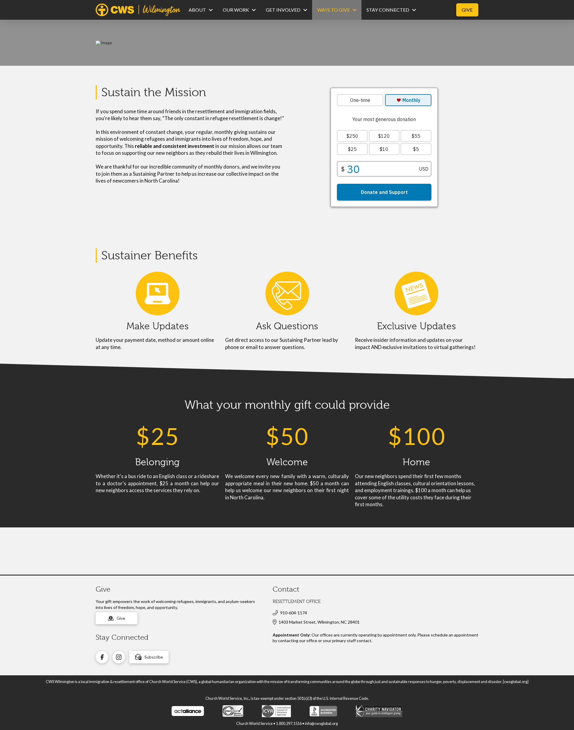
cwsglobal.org (515, 681)
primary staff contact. (352, 640)
